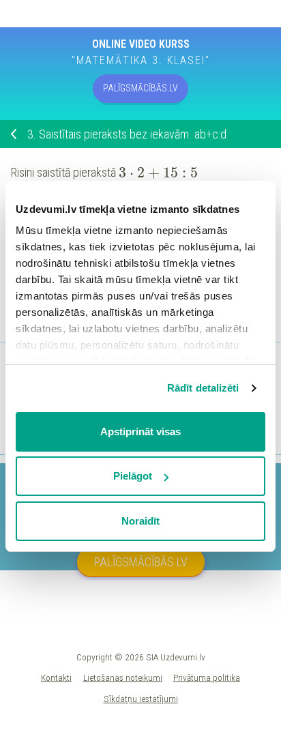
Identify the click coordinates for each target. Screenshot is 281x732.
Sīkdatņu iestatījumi (141, 698)
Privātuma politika (206, 677)
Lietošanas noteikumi (122, 677)
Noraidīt (140, 521)
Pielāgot (132, 476)
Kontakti (56, 677)
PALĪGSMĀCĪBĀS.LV (140, 88)
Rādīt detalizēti (203, 388)
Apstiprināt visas (140, 431)
